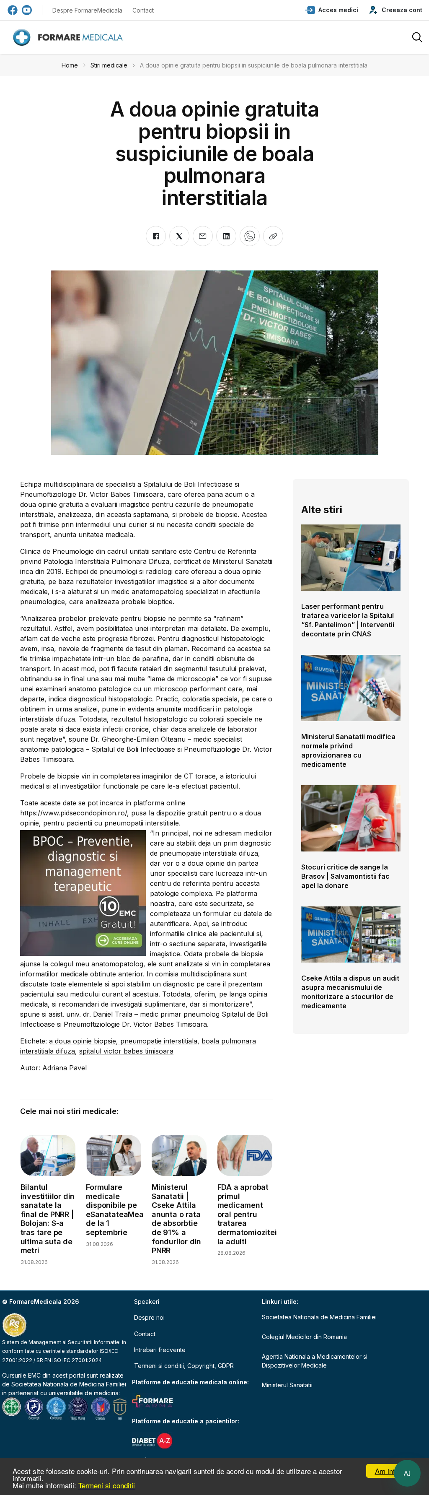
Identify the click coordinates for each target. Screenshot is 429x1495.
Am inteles (391, 1471)
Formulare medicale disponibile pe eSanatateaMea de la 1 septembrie (114, 1210)
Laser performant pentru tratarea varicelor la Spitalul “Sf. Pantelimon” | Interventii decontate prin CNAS (347, 620)
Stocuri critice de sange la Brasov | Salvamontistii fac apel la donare (345, 876)
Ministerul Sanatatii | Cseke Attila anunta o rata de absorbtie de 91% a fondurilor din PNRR (176, 1219)
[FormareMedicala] (69, 37)
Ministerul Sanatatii (287, 1385)
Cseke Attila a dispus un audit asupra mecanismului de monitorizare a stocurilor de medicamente (350, 992)
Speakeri (146, 1301)
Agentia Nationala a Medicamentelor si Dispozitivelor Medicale (314, 1361)
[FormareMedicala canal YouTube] (27, 10)
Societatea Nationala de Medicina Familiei (68, 1384)
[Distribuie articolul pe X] (179, 236)
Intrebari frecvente (160, 1349)
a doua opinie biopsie (82, 1041)
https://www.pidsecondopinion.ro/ (73, 813)
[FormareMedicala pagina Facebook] (12, 10)
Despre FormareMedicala (87, 10)
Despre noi (149, 1317)
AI (407, 1473)
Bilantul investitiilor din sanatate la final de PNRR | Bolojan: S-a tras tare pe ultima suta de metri (48, 1219)
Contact (143, 10)
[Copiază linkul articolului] (273, 236)
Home (70, 65)
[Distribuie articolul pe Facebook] (156, 236)
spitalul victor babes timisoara (126, 1051)
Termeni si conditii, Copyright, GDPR (184, 1365)
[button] (331, 10)
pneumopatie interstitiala (157, 1041)
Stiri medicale (108, 65)
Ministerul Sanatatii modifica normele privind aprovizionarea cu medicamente (348, 750)
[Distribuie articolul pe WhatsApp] (250, 236)
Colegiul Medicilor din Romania (304, 1336)
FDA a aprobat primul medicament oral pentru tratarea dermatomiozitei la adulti (247, 1214)
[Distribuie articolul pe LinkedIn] (226, 236)
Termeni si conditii (106, 1485)
